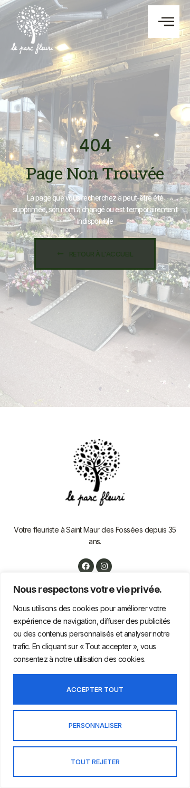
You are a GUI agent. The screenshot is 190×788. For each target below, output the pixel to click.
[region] (95, 680)
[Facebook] (86, 566)
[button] (163, 21)
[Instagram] (104, 566)
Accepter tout (95, 689)
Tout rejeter (95, 761)
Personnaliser (95, 725)
